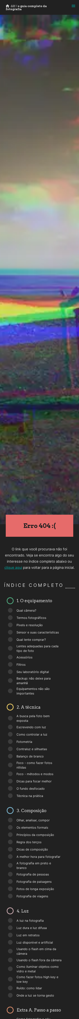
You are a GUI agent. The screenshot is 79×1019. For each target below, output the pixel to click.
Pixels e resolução (29, 625)
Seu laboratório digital (32, 672)
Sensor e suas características (37, 632)
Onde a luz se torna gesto (35, 995)
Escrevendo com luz (31, 727)
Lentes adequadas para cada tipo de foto (37, 648)
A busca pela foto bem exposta (33, 718)
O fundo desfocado (30, 788)
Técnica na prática (29, 796)
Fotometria (24, 742)
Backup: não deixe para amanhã (33, 680)
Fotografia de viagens (32, 896)
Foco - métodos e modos (34, 774)
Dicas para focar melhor (34, 781)
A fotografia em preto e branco (33, 865)
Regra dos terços (28, 842)
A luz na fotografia (30, 920)
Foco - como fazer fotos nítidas (34, 765)
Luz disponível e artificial (34, 942)
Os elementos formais (32, 827)
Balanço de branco (30, 756)
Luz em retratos (28, 935)
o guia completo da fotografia (26, 7)
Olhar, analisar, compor (33, 820)
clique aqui (13, 567)
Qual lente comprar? (31, 640)
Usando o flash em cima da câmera (36, 951)
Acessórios (24, 657)
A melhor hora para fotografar (38, 857)
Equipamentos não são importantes (33, 691)
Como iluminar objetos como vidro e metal (37, 969)
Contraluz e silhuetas (31, 749)
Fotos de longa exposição (35, 889)
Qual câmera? (26, 610)
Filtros (21, 664)
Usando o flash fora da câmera (39, 960)
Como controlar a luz (31, 734)
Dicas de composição (32, 849)
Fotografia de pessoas (32, 874)
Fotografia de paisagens (34, 882)
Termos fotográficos (31, 618)
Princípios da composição (35, 835)
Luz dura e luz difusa (31, 928)
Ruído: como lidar (29, 988)
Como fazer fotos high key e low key (37, 979)
